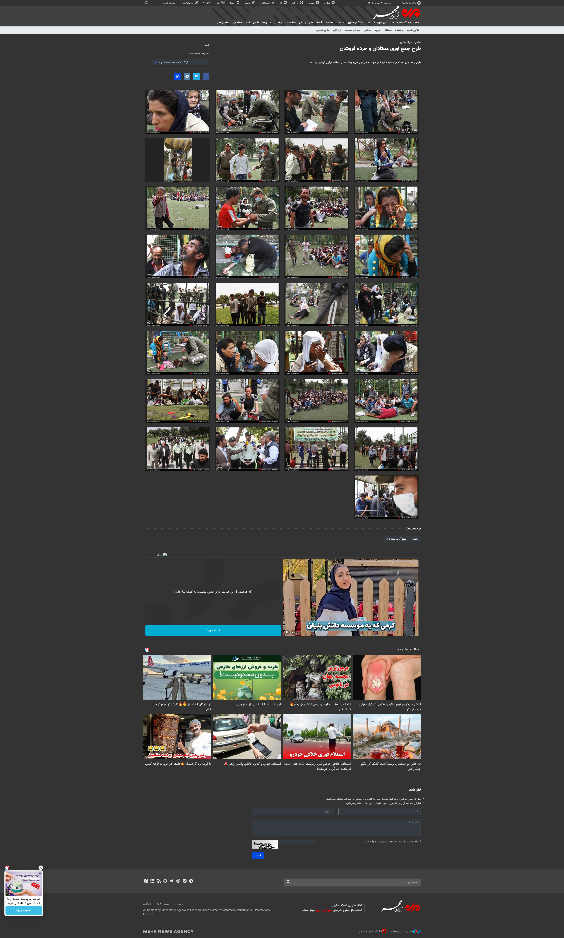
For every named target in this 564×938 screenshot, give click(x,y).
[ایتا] (146, 881)
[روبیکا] (165, 881)
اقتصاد (319, 22)
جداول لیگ (188, 3)
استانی (367, 30)
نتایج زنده (208, 3)
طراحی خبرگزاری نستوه (402, 931)
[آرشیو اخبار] (152, 881)
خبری (378, 30)
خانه (417, 22)
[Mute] (293, 632)
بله (281, 3)
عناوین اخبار (413, 30)
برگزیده (399, 30)
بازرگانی (147, 904)
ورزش (302, 22)
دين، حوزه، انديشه (377, 22)
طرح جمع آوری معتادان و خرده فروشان (380, 48)
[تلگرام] (191, 881)
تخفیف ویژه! (24, 910)
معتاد (415, 539)
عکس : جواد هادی (410, 42)
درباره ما (179, 904)
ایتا (219, 3)
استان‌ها (266, 22)
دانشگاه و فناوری (356, 22)
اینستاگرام (265, 3)
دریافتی (337, 30)
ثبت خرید (213, 630)
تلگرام (327, 3)
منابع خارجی (322, 30)
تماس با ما (163, 904)
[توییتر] (171, 881)
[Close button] (41, 868)
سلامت (340, 22)
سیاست (292, 22)
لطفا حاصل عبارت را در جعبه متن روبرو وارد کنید (392, 842)
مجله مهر (237, 22)
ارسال (257, 855)
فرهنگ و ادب (404, 22)
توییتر (248, 3)
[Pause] (287, 632)
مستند (388, 30)
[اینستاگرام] (178, 881)
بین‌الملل (279, 22)
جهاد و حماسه (352, 30)
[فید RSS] (158, 881)
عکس (256, 22)
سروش (311, 3)
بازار (311, 22)
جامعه (329, 22)
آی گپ (295, 3)
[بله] (184, 881)
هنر (392, 22)
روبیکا (233, 3)
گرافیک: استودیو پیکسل (370, 931)
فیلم (247, 22)
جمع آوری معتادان (396, 539)
